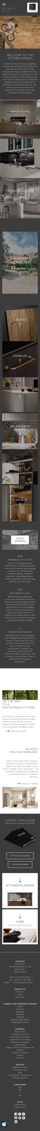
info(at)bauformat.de (23, 982)
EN (9, 8)
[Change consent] (4, 1124)
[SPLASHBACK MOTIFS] (20, 449)
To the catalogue (20, 856)
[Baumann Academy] (20, 293)
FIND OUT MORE (18, 731)
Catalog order (20, 864)
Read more (20, 269)
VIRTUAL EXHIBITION (20, 540)
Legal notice (20, 1105)
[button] (28, 265)
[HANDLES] (20, 377)
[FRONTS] (20, 341)
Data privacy (20, 1107)
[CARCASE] (20, 521)
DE (3, 8)
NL (3, 11)
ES (8, 11)
